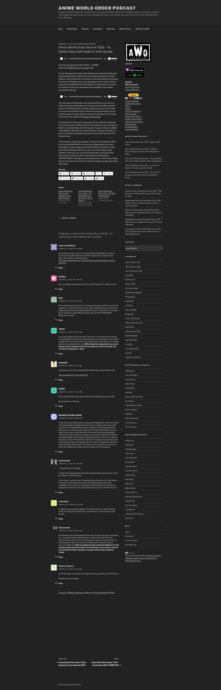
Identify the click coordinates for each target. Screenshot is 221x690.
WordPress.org (130, 545)
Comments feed (131, 540)
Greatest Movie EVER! (133, 405)
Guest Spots (97, 29)
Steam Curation (131, 114)
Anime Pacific (130, 379)
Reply (60, 268)
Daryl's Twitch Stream (133, 116)
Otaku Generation (131, 418)
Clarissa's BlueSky (131, 129)
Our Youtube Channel (133, 104)
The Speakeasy (131, 423)
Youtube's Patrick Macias (134, 514)
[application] (88, 58)
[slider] (114, 58)
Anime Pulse (129, 384)
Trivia (127, 344)
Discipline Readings (132, 292)
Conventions (129, 288)
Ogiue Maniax (130, 488)
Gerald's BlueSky (131, 127)
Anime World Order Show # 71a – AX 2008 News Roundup (106, 193)
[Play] (61, 58)
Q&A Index (111, 29)
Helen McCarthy (131, 466)
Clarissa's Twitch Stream (134, 122)
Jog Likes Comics (131, 471)
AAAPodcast (129, 371)
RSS (91, 68)
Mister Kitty (129, 484)
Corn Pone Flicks (131, 458)
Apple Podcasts (125, 29)
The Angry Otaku (131, 505)
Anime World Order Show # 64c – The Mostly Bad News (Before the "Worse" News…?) (85, 195)
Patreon (128, 109)
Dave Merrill (129, 462)
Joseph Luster (130, 475)
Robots (73, 218)
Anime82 (128, 392)
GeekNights (129, 401)
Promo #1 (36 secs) (132, 87)
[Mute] (109, 58)
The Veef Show (130, 427)
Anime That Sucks (132, 271)
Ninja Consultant (131, 410)
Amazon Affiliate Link (133, 111)
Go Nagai (128, 297)
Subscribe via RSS (142, 29)
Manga (127, 314)
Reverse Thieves (131, 492)
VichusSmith (64, 461)
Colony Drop (129, 453)
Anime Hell (129, 445)
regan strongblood (66, 245)
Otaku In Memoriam (132, 323)
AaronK (128, 191)
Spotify (86, 68)
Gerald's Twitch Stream (133, 119)
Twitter (127, 106)
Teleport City (129, 501)
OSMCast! (129, 414)
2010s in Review (131, 267)
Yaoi (126, 353)
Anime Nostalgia (131, 375)
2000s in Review (131, 262)
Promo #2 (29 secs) (132, 90)
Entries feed (129, 536)
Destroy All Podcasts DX (134, 397)
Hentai (127, 305)
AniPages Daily (130, 449)
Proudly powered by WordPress (69, 685)
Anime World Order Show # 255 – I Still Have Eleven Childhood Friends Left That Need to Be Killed (142, 151)
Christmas (129, 280)
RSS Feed (128, 63)
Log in (127, 532)
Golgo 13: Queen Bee (92, 117)
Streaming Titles (131, 331)
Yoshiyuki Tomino (131, 357)
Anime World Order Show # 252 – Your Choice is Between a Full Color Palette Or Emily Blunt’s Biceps (142, 174)
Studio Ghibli (129, 336)
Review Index (72, 29)
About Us (85, 29)
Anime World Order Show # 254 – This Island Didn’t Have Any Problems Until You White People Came (143, 231)
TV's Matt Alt (130, 509)
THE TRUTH (129, 340)
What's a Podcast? (132, 101)
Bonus (127, 275)
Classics (128, 284)
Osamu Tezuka (130, 318)
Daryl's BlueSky (130, 124)
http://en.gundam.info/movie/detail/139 (73, 375)
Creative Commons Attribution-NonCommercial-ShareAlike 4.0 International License (143, 558)
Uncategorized (130, 349)
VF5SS (61, 329)
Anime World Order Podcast (97, 8)
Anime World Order (86, 44)
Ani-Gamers (129, 441)
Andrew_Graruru (66, 566)
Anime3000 (129, 388)
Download (70, 65)
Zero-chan (129, 518)
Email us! (128, 82)
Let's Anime (129, 479)
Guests (65, 218)
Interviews (129, 310)
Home (60, 29)
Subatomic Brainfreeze (133, 497)
